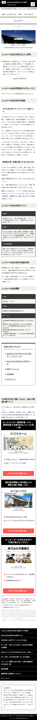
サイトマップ (5, 678)
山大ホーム (11, 379)
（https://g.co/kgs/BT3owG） (19, 78)
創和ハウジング (13, 369)
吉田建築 (10, 374)
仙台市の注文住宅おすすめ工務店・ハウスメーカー (17, 3)
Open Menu (33, 4)
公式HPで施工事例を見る (17, 473)
